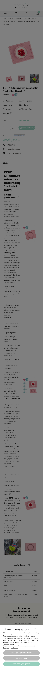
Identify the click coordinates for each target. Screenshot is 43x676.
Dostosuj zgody (21, 658)
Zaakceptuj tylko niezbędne (21, 653)
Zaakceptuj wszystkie (21, 664)
